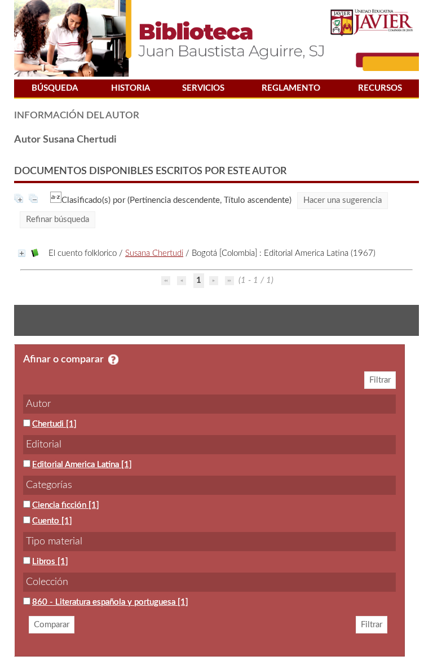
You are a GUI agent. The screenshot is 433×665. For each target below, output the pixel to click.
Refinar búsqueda (57, 219)
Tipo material (54, 542)
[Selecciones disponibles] (55, 200)
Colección (47, 582)
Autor (38, 404)
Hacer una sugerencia (342, 200)
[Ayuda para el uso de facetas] (113, 359)
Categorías (49, 485)
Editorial (43, 445)
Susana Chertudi (154, 253)
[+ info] (21, 253)
